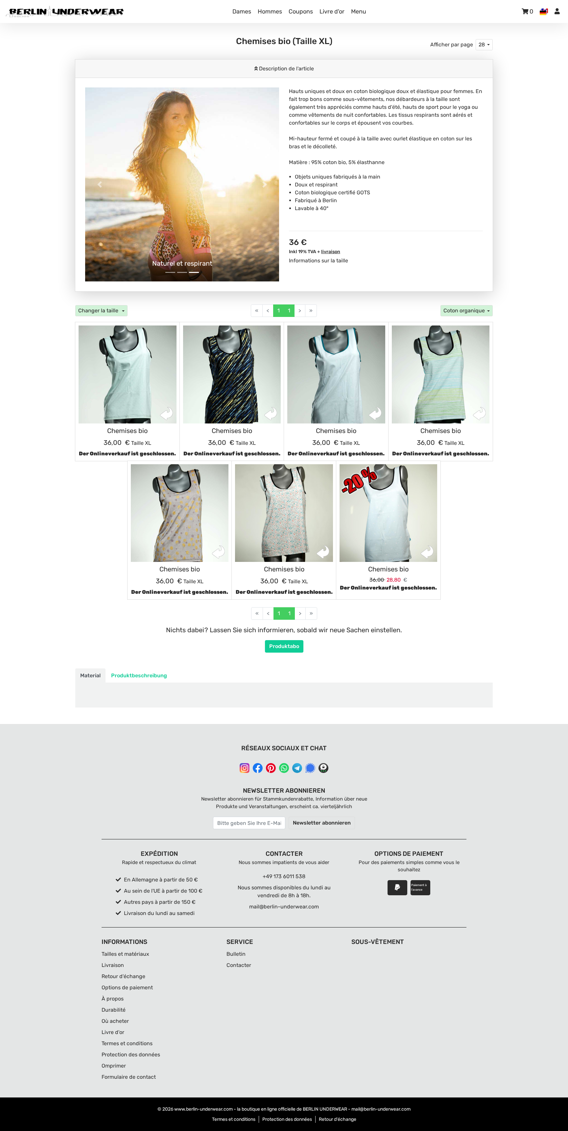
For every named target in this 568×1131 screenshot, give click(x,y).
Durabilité (114, 1010)
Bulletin (236, 954)
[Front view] (128, 374)
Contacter (238, 965)
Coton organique (464, 310)
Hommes (270, 11)
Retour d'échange (123, 976)
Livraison (113, 965)
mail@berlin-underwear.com (284, 906)
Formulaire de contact (129, 1077)
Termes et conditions (127, 1043)
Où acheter (115, 1021)
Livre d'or (332, 11)
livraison (330, 251)
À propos (113, 999)
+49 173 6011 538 (284, 876)
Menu (358, 11)
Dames (241, 11)
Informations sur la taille (318, 260)
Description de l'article (286, 68)
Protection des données (131, 1054)
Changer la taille (99, 310)
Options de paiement (127, 987)
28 (482, 44)
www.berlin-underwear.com (203, 1109)
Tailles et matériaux (125, 954)
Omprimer (114, 1066)
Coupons (301, 11)
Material (90, 675)
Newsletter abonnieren (322, 823)
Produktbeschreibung (139, 675)
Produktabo (284, 646)
